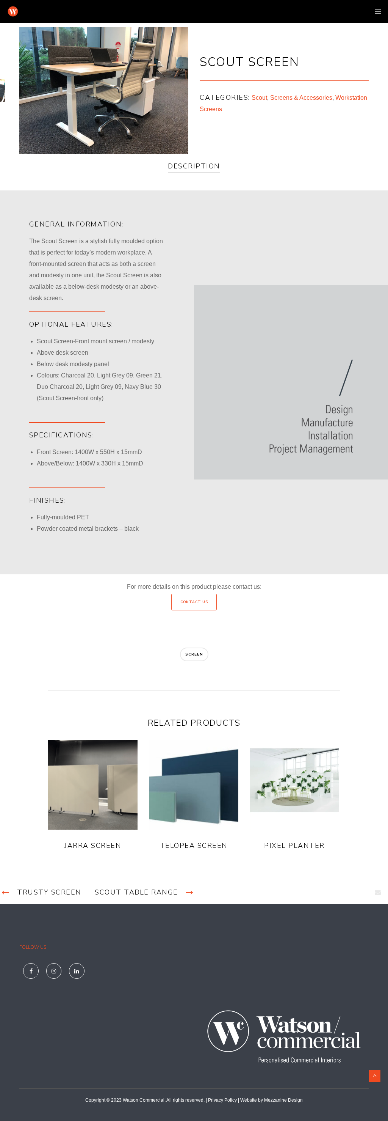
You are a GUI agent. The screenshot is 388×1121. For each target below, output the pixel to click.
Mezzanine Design (283, 1100)
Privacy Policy (222, 1100)
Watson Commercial (143, 1100)
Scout (259, 97)
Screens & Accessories (301, 97)
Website (248, 1100)
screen (194, 654)
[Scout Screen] (377, 893)
